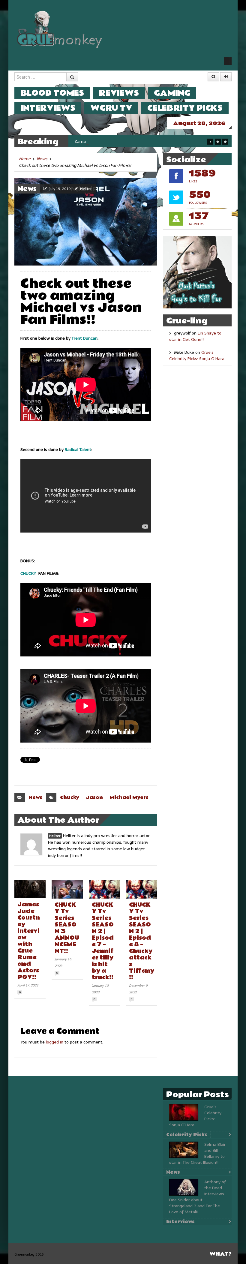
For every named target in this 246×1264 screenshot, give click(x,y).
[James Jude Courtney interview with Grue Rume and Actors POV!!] (30, 889)
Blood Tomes (52, 93)
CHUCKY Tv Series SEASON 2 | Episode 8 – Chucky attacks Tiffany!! (141, 941)
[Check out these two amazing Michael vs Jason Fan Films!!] (85, 221)
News (42, 158)
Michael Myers (129, 797)
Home (25, 158)
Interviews (47, 108)
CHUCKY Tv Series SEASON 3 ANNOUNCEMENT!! (67, 928)
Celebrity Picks (185, 108)
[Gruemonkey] (59, 29)
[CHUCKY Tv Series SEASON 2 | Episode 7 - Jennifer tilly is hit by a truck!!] (104, 889)
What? (220, 1254)
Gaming (172, 93)
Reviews (119, 93)
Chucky (69, 797)
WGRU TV (111, 108)
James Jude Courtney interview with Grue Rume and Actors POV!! (28, 941)
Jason (94, 797)
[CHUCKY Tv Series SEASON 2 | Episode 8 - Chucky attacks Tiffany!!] (141, 889)
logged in (54, 1042)
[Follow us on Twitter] (228, 61)
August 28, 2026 (199, 123)
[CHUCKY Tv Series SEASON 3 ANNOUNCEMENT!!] (67, 889)
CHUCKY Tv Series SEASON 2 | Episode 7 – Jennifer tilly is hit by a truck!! (103, 941)
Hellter (86, 189)
